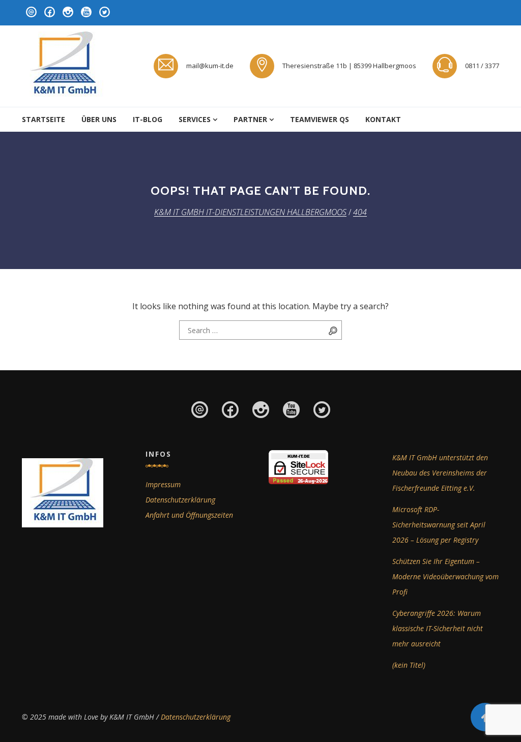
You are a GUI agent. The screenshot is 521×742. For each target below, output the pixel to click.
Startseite (43, 119)
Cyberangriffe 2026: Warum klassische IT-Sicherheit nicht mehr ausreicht (437, 628)
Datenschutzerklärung (180, 499)
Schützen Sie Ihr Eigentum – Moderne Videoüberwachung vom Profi (445, 576)
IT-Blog (147, 119)
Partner (250, 119)
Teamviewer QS (319, 119)
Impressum (163, 484)
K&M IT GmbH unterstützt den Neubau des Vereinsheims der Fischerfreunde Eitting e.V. (440, 473)
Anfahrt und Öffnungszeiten (189, 515)
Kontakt (383, 119)
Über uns (99, 119)
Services (195, 119)
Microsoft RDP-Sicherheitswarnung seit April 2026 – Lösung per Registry (438, 524)
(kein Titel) (408, 665)
